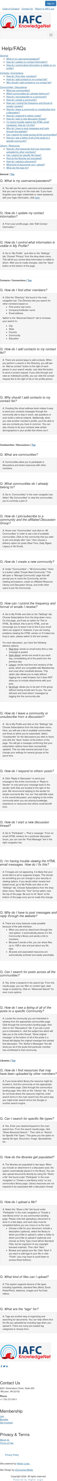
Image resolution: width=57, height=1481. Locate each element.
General (4, 55)
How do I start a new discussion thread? (26, 118)
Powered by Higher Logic (28, 1479)
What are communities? (18, 90)
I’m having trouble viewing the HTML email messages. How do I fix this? (27, 123)
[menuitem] (11, 8)
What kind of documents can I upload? (25, 164)
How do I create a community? (21, 99)
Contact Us (27, 8)
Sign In (50, 3)
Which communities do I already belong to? (28, 93)
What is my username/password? (23, 58)
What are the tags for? (17, 167)
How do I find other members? (21, 76)
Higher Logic (23, 1463)
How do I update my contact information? (27, 61)
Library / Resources (10, 145)
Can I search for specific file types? (23, 155)
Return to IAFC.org (44, 8)
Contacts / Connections (11, 73)
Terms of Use (6, 1443)
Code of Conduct (10, 8)
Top (12, 174)
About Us (4, 1439)
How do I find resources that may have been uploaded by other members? (28, 150)
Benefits (4, 1419)
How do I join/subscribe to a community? (26, 96)
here (37, 197)
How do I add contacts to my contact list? (26, 79)
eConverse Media (24, 1469)
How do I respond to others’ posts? (23, 115)
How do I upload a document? (21, 161)
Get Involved (6, 1422)
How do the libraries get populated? (24, 158)
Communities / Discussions (13, 87)
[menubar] (29, 8)
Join (2, 1416)
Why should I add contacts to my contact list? (28, 82)
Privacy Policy (12, 1454)
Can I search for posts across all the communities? (31, 134)
